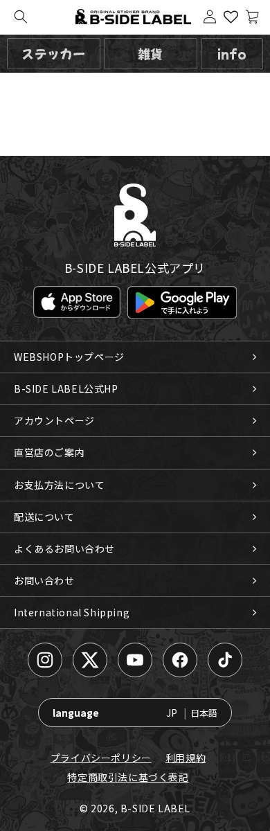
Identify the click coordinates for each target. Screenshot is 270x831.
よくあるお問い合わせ (64, 548)
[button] (21, 16)
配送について (44, 517)
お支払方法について (59, 485)
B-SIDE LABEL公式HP (66, 388)
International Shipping (71, 612)
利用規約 (185, 758)
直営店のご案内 (49, 452)
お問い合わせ (44, 580)
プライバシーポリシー (101, 758)
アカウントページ (54, 420)
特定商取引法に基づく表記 (127, 777)
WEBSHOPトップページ (69, 357)
